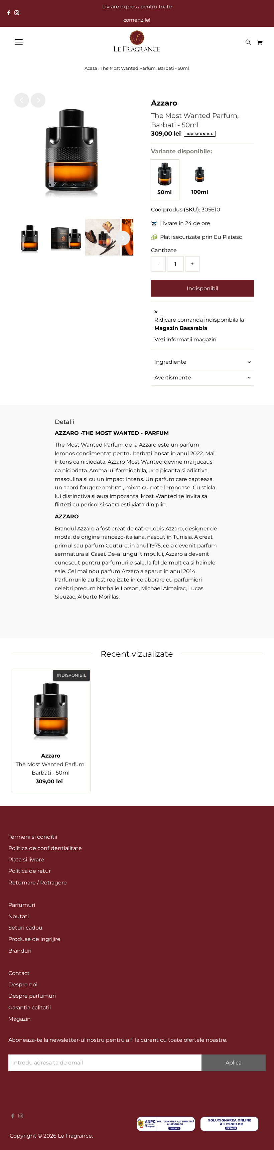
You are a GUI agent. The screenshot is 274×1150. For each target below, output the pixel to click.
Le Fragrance (75, 1136)
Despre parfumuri (32, 996)
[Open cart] (260, 42)
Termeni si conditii (32, 837)
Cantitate (164, 250)
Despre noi (22, 984)
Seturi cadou (25, 928)
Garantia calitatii (29, 1007)
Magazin (19, 1019)
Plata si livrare (26, 859)
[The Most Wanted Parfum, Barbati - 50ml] (164, 184)
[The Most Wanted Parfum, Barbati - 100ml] (200, 183)
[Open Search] (248, 42)
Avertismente (172, 377)
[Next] (38, 100)
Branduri (19, 951)
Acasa (91, 68)
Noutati (18, 916)
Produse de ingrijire (34, 939)
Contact (19, 973)
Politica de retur (29, 871)
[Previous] (21, 100)
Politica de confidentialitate (45, 848)
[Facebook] (9, 13)
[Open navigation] (40, 42)
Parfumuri (21, 905)
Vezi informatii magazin (185, 339)
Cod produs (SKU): (175, 209)
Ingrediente (170, 362)
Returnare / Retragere (37, 882)
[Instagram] (17, 13)
